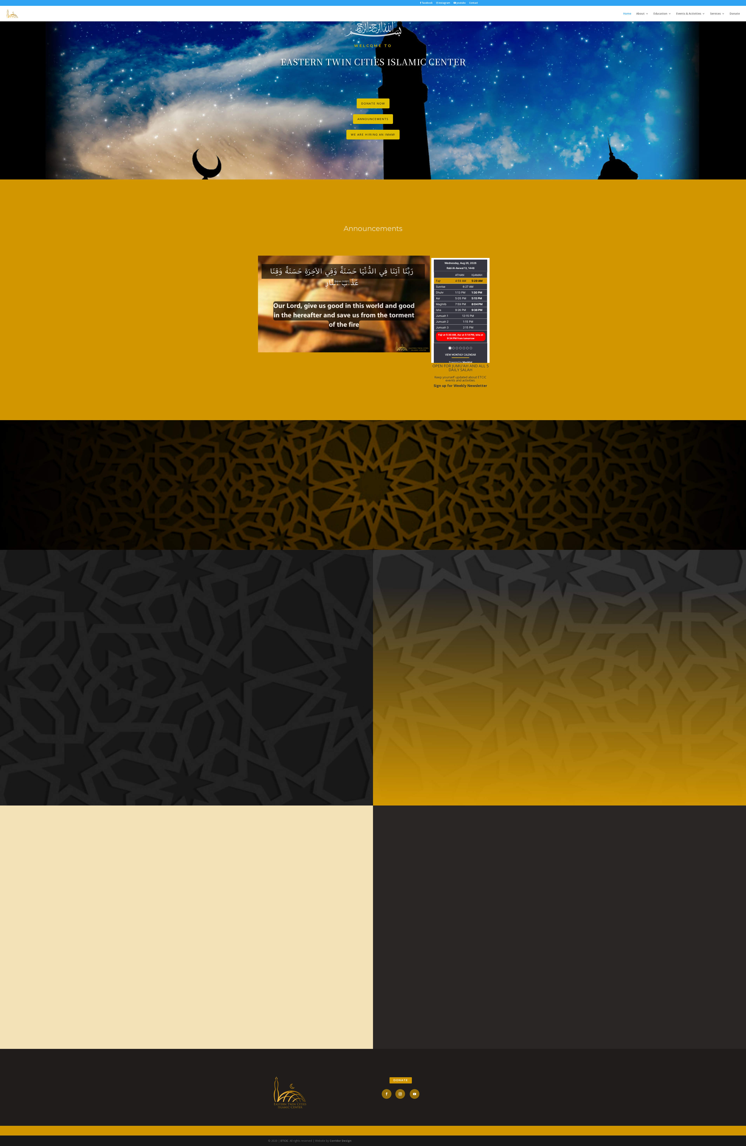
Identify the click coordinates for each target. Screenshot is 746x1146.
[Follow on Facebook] (386, 1094)
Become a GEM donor (373, 513)
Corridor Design (340, 1141)
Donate (735, 13)
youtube (461, 3)
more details (186, 689)
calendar (186, 969)
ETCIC (284, 1141)
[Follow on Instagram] (400, 1094)
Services (715, 13)
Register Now (559, 709)
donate (400, 1080)
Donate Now (373, 103)
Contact (473, 3)
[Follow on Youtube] (414, 1094)
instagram (444, 3)
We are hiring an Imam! (373, 134)
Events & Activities (688, 13)
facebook (427, 3)
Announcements (373, 119)
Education (660, 13)
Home (627, 13)
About (640, 13)
